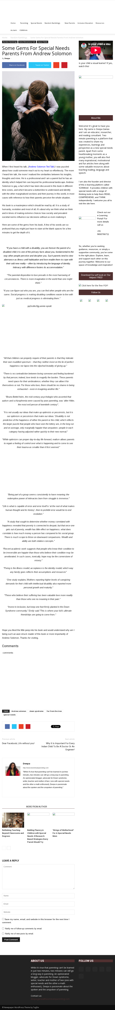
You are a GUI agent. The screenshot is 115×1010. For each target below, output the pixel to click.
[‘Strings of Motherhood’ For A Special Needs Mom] (64, 820)
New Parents (70, 23)
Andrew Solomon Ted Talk (41, 166)
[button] (109, 26)
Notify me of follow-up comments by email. (23, 928)
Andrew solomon (19, 711)
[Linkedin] (36, 793)
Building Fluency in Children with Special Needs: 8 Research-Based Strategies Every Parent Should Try (37, 836)
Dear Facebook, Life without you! (18, 743)
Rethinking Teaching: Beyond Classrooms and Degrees (13, 833)
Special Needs (36, 23)
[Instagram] (88, 969)
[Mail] (101, 969)
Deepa (7, 58)
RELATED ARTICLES (13, 806)
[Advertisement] (38, 471)
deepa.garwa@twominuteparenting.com (50, 998)
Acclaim (14, 30)
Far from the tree (54, 711)
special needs (9, 715)
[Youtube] (46, 793)
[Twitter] (41, 793)
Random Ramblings (52, 23)
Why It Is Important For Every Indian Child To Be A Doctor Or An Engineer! (58, 746)
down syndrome (36, 711)
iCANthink (23, 30)
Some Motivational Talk (27, 42)
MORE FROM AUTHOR (36, 806)
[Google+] (30, 793)
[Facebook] (25, 793)
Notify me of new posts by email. (19, 934)
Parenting (24, 23)
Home (13, 23)
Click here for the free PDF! (95, 285)
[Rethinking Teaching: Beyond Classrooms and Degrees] (13, 820)
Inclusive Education (85, 23)
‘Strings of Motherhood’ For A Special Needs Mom (63, 833)
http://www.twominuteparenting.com (36, 768)
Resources (100, 23)
